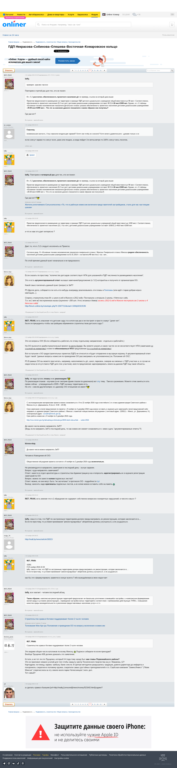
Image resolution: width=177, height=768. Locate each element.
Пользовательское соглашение (74, 755)
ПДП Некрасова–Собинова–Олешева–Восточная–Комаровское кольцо (62, 46)
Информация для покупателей (39, 758)
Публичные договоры (98, 755)
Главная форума (13, 42)
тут (98, 481)
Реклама (36, 755)
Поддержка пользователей (14, 758)
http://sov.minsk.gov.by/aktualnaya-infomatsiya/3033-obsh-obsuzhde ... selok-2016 (58, 420)
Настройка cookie (61, 758)
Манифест (55, 755)
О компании (8, 755)
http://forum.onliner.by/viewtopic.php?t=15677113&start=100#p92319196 (55, 306)
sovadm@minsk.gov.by (52, 414)
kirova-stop (7, 272)
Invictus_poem (8, 637)
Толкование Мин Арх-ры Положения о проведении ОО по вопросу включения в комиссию (65, 626)
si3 (5, 684)
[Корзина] (172, 24)
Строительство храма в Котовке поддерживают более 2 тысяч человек (57, 619)
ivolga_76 (7, 535)
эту (98, 381)
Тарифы (45, 755)
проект (32, 155)
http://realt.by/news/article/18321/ (39, 539)
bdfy (5, 151)
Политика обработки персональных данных (127, 755)
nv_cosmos (7, 125)
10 (97, 70)
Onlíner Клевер (113, 14)
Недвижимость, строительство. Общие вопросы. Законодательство (58, 42)
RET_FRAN (8, 75)
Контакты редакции (23, 755)
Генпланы (108, 290)
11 (100, 70)
